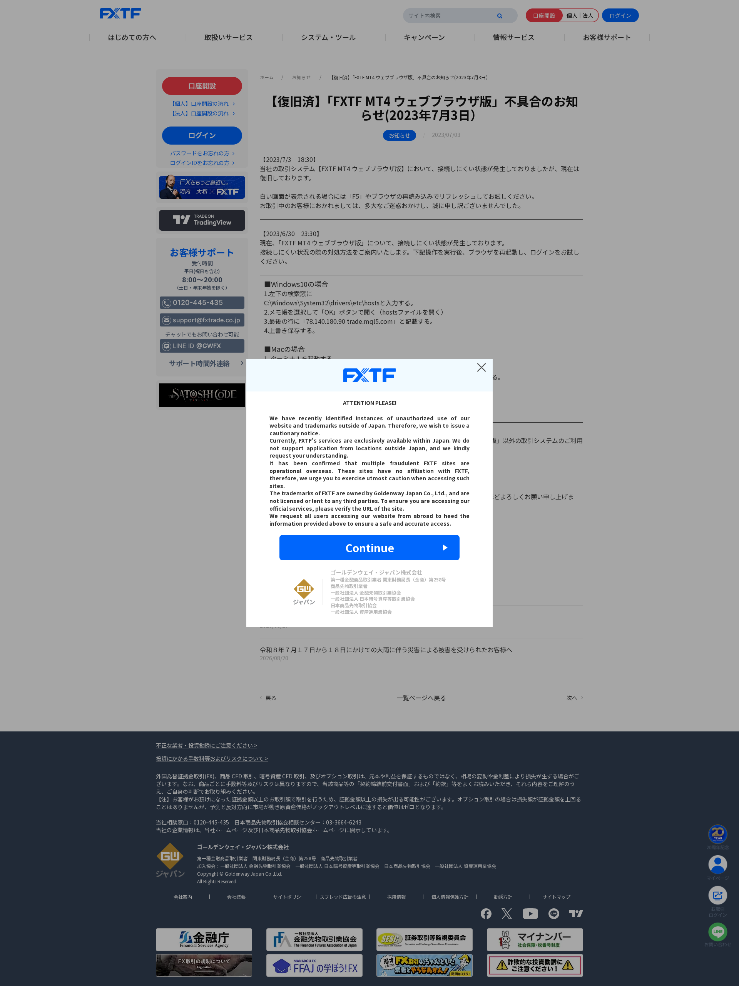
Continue (369, 547)
